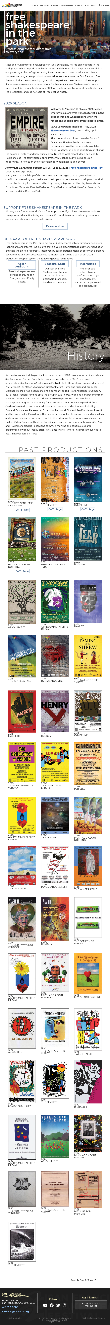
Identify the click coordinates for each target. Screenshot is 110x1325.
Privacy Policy (15, 1318)
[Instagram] (65, 1305)
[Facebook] (52, 1305)
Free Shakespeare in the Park (86, 167)
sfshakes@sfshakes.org (15, 1311)
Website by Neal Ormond (93, 1318)
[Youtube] (45, 1305)
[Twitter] (58, 1305)
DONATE (79, 5)
